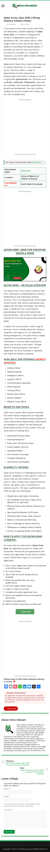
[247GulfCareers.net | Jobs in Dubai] (25, 5)
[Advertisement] (25, 128)
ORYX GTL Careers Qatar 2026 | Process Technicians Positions (17, 763)
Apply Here (26, 612)
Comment (8, 810)
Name (7, 789)
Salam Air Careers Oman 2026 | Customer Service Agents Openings (32, 771)
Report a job (11, 709)
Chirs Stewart (11, 24)
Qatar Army (26, 171)
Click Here (36, 162)
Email (7, 796)
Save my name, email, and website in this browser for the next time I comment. (22, 805)
